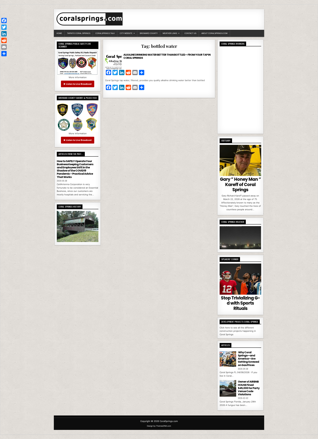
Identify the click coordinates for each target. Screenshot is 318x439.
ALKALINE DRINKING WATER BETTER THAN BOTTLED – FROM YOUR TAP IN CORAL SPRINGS (167, 56)
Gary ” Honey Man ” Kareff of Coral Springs (240, 184)
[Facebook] (4, 20)
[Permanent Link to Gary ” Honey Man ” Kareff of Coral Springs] (240, 160)
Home (59, 33)
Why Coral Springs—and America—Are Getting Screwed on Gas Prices (248, 358)
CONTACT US (190, 33)
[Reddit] (4, 40)
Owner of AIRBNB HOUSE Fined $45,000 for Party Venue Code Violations (249, 388)
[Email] (4, 47)
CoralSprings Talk (105, 33)
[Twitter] (4, 27)
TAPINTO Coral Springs (78, 33)
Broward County (149, 33)
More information (78, 77)
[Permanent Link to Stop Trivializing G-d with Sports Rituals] (240, 279)
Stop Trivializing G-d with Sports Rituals (240, 303)
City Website (126, 33)
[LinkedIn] (4, 33)
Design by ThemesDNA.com (159, 426)
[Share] (4, 53)
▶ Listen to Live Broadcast (78, 84)
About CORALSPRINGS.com (214, 33)
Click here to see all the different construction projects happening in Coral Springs (238, 331)
